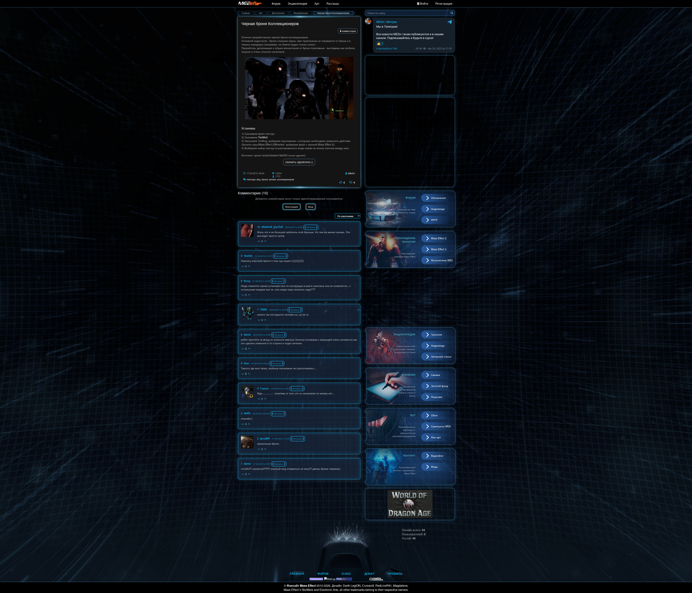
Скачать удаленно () (299, 162)
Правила (395, 574)
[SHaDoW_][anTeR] (247, 230)
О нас (346, 574)
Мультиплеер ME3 (442, 260)
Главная (297, 574)
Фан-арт (436, 437)
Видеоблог (437, 455)
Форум (276, 3)
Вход (310, 206)
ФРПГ (434, 220)
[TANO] (247, 313)
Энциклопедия (297, 3)
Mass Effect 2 (438, 238)
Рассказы (333, 3)
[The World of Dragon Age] (409, 503)
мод (259, 179)
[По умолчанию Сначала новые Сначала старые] (347, 216)
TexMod (262, 137)
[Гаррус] (248, 392)
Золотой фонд (439, 386)
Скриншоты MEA (441, 426)
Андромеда (438, 209)
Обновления (438, 198)
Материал (311, 227)
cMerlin (351, 173)
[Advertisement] (410, 297)
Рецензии (436, 397)
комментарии (349, 30)
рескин (272, 179)
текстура (251, 179)
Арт (316, 3)
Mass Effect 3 (438, 249)
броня (265, 179)
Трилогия (436, 334)
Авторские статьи (441, 356)
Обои (434, 415)
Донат (369, 574)
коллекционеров (285, 179)
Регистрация (443, 3)
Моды (434, 466)
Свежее (435, 375)
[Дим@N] (247, 442)
